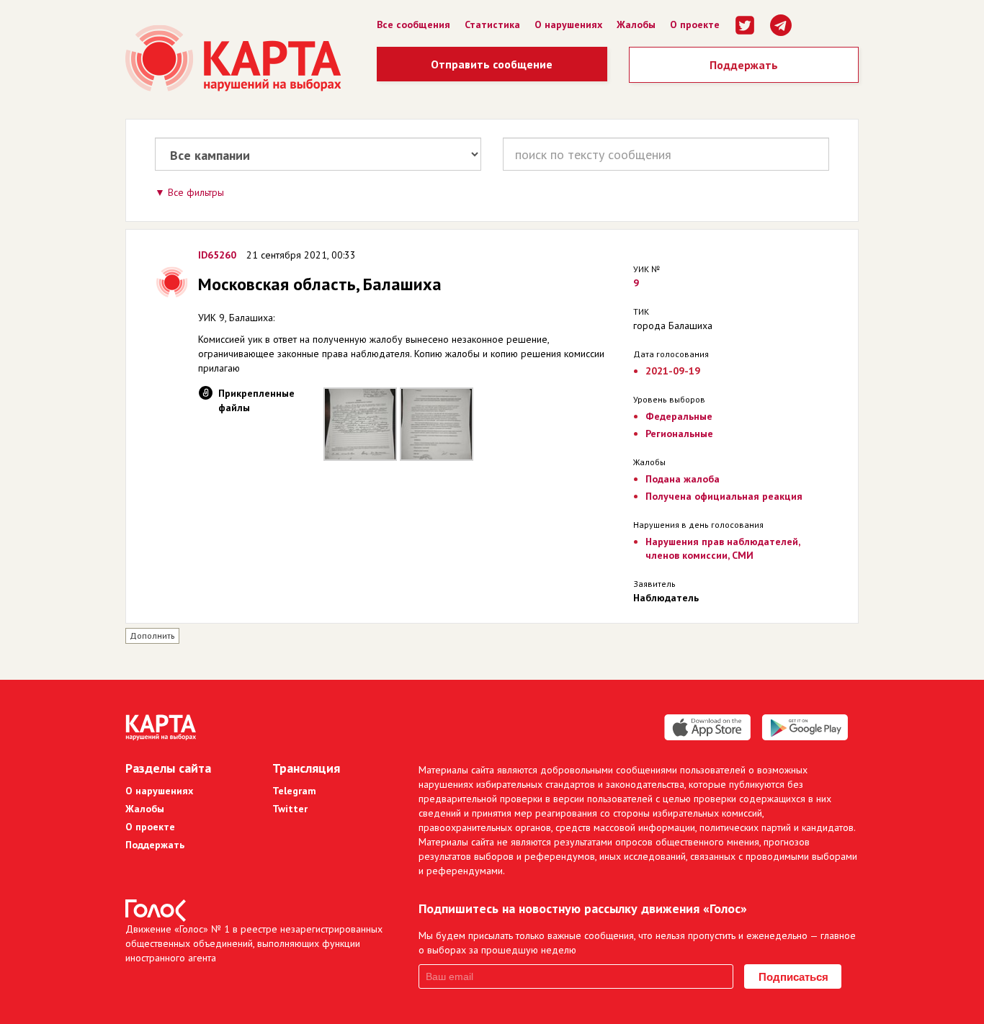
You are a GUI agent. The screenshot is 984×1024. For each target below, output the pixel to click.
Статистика (492, 24)
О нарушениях (568, 24)
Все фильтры (196, 192)
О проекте (695, 24)
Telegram (294, 790)
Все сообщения (413, 24)
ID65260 (217, 254)
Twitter (290, 808)
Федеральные (678, 416)
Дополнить (152, 635)
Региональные (679, 433)
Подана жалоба (682, 478)
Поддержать (744, 65)
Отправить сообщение (492, 64)
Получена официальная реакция (723, 496)
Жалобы (636, 24)
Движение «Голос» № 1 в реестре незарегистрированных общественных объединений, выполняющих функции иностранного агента (254, 943)
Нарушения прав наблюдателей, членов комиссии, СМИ (722, 548)
